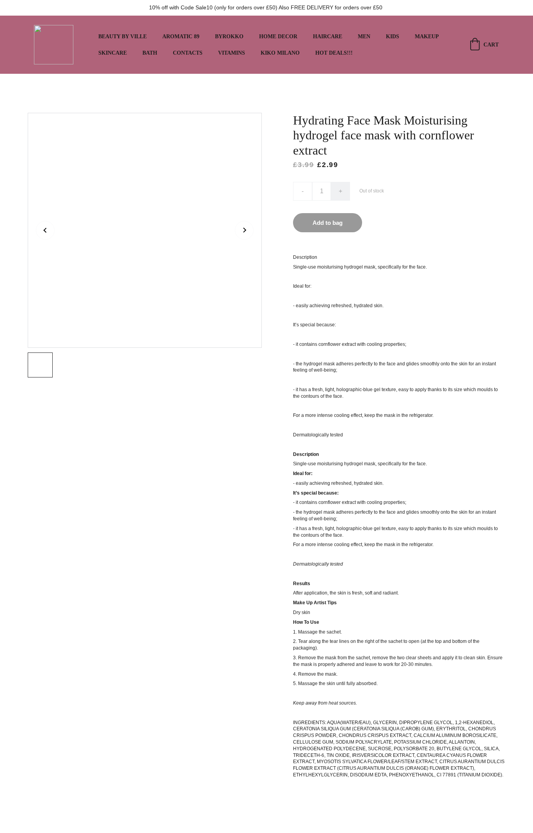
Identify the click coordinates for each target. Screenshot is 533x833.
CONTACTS (188, 53)
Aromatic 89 (180, 36)
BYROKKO (229, 36)
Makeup (427, 36)
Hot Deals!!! (334, 53)
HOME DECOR (278, 36)
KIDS (392, 36)
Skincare (112, 53)
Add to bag (328, 222)
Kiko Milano (280, 53)
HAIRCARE (327, 36)
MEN (364, 36)
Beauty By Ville (122, 36)
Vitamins (231, 53)
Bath (149, 53)
